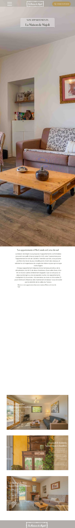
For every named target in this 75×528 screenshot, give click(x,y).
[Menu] (9, 4)
